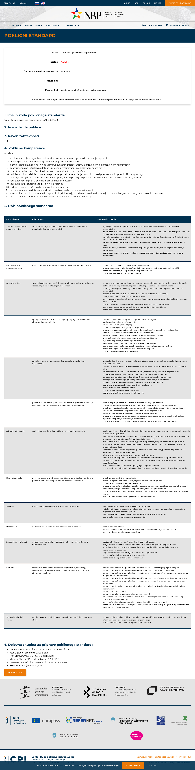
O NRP (127, 3)
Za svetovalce (33, 25)
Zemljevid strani (145, 757)
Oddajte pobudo (179, 25)
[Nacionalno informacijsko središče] (97, 13)
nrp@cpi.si (22, 3)
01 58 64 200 (9, 3)
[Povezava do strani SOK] (95, 692)
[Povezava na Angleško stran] (43, 3)
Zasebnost (172, 757)
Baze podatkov (153, 25)
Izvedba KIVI (185, 757)
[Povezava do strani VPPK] (165, 690)
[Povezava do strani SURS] (66, 735)
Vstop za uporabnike (180, 3)
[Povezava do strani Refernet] (85, 720)
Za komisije (52, 25)
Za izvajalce (13, 25)
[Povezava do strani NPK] (34, 692)
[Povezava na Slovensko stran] (37, 3)
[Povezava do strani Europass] (47, 720)
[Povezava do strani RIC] (162, 720)
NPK (136, 3)
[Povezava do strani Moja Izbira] (136, 735)
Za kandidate (71, 25)
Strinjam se (133, 765)
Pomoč (146, 3)
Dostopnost (160, 757)
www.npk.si (57, 687)
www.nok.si (120, 687)
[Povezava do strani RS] (130, 720)
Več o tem (152, 765)
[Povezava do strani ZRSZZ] (180, 720)
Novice (157, 3)
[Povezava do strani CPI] (17, 720)
